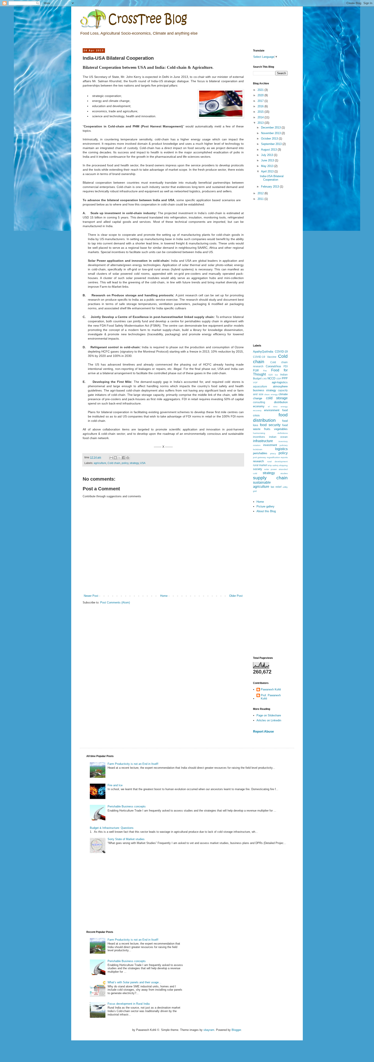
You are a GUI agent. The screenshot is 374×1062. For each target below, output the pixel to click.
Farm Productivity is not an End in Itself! (133, 763)
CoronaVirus (273, 366)
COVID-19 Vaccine (264, 356)
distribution (281, 402)
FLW (256, 370)
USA (142, 463)
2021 (261, 89)
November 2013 (271, 133)
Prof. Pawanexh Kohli (271, 697)
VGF (255, 382)
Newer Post (91, 595)
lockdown (257, 449)
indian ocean (278, 436)
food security (270, 425)
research (258, 461)
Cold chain (114, 463)
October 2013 (270, 138)
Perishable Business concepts (127, 806)
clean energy (271, 394)
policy (125, 463)
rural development (277, 461)
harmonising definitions (270, 433)
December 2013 (271, 127)
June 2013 (268, 160)
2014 (261, 117)
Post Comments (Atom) (115, 602)
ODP (278, 378)
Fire (265, 370)
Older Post (236, 595)
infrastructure (263, 441)
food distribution (270, 417)
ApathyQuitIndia (263, 351)
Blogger (236, 1030)
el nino (272, 406)
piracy (273, 453)
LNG (264, 378)
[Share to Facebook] (123, 458)
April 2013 (267, 171)
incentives (259, 436)
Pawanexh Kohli (271, 689)
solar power (270, 469)
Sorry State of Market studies (126, 839)
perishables (260, 453)
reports (284, 457)
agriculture (100, 463)
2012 (261, 193)
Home (164, 595)
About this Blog (266, 511)
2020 (261, 95)
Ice (276, 375)
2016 (261, 106)
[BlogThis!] (115, 458)
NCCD (271, 378)
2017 (261, 101)
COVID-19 (281, 351)
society (257, 469)
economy (258, 406)
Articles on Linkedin (268, 720)
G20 (270, 375)
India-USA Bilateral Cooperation (272, 178)
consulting (259, 402)
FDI (286, 366)
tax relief (276, 486)
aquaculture (260, 386)
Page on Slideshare (268, 715)
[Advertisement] (270, 273)
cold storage (277, 398)
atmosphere (280, 386)
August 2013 (269, 149)
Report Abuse (263, 731)
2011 (261, 199)
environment (271, 410)
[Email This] (111, 458)
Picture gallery (265, 506)
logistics (281, 449)
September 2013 (271, 144)
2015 (261, 111)
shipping (283, 465)
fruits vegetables (276, 429)
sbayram (208, 1030)
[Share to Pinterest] (128, 458)
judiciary (284, 445)
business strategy (264, 390)
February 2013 (270, 186)
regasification (273, 457)
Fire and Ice (115, 785)
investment (270, 445)
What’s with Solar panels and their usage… (134, 982)
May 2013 (267, 166)
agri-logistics (280, 382)
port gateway (259, 457)
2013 (261, 122)
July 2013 (267, 155)
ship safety (273, 465)
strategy (134, 463)
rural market (260, 465)
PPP (285, 378)
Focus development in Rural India (129, 1003)
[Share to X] (119, 458)
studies (284, 473)
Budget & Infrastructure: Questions (112, 827)
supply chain (270, 477)
